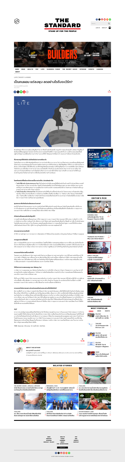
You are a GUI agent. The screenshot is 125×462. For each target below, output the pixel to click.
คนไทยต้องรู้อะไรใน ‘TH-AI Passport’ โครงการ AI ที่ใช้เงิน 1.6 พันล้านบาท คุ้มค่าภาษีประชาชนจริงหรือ (96, 218)
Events (76, 440)
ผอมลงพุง (21, 326)
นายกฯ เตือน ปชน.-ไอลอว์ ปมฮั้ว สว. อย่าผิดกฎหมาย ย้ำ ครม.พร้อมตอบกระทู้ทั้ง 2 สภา (102, 317)
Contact (76, 442)
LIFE (42, 69)
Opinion (37, 385)
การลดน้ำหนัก (35, 326)
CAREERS (100, 69)
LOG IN (98, 28)
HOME (17, 69)
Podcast (49, 438)
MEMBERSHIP (62, 447)
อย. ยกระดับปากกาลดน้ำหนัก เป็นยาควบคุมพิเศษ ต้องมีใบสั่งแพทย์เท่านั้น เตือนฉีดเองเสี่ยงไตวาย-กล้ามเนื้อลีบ (93, 389)
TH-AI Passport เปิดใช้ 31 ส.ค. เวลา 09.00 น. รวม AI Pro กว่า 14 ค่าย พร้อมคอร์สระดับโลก (101, 326)
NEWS (23, 69)
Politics (98, 314)
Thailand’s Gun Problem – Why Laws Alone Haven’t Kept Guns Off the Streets (96, 237)
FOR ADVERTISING (62, 443)
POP (36, 69)
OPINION (83, 69)
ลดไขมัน (42, 326)
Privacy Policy (49, 442)
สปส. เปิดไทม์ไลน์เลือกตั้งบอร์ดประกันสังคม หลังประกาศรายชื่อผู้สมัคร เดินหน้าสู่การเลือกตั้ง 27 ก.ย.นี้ (95, 300)
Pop (76, 436)
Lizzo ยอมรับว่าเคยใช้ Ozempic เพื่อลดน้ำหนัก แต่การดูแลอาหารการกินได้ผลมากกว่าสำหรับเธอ (93, 415)
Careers (62, 440)
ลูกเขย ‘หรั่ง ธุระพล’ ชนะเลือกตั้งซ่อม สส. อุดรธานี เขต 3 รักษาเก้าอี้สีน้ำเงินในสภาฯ (101, 336)
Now (76, 438)
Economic (90, 215)
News (48, 436)
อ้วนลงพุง (27, 326)
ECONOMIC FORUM (53, 69)
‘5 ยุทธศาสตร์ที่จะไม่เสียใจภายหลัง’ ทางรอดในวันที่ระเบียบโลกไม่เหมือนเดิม (95, 258)
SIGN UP (104, 28)
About (62, 442)
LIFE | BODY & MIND (22, 77)
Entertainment (84, 411)
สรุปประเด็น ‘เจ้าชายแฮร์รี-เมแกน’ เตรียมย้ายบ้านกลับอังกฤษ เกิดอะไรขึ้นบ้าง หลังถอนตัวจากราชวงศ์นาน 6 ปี (96, 279)
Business (50, 385)
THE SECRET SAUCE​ (69, 69)
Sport (97, 352)
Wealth (62, 436)
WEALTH (30, 69)
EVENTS (91, 69)
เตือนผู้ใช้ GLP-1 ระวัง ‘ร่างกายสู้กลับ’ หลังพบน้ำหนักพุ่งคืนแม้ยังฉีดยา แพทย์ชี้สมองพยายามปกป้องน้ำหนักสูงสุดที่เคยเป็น (61, 389)
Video (62, 438)
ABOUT (17, 71)
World (89, 255)
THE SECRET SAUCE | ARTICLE (23, 385)
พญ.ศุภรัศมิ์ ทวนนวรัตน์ (22, 86)
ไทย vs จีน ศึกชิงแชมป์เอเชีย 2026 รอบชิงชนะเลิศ (102, 355)
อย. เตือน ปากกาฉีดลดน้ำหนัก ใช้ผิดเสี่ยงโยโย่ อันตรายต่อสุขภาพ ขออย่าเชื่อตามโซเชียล (27, 415)
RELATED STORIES (62, 365)
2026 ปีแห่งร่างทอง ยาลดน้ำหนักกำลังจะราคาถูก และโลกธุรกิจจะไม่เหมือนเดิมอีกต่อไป (28, 389)
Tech (96, 215)
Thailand (95, 255)
